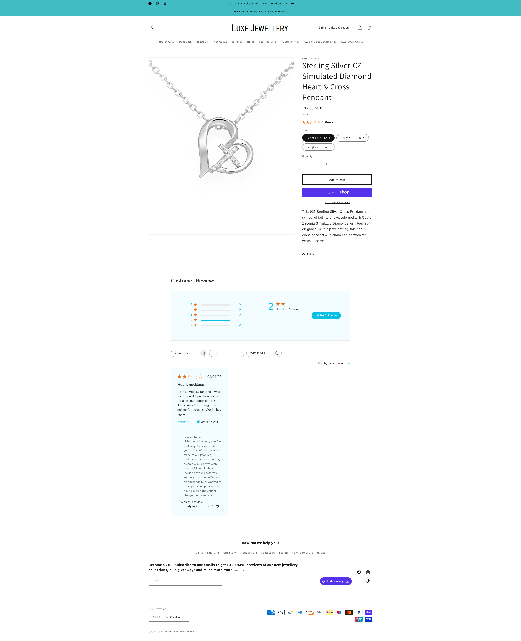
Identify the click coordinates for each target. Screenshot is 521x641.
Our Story (229, 552)
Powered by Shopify (183, 631)
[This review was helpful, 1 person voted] (209, 506)
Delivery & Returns (207, 552)
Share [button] (310, 253)
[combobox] (226, 353)
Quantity (307, 156)
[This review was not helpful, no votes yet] (217, 506)
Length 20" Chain (318, 147)
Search (283, 552)
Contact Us (268, 552)
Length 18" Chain (352, 138)
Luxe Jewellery (164, 631)
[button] (153, 27)
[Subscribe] (217, 581)
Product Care (248, 552)
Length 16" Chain (318, 138)
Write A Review (326, 315)
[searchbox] (185, 353)
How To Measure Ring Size (308, 552)
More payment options (337, 201)
